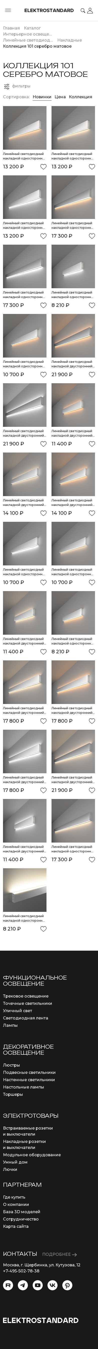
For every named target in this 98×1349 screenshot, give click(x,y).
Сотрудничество (21, 1219)
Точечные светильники (27, 1003)
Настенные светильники (29, 1079)
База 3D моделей (21, 1211)
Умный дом (15, 1162)
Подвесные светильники (29, 1072)
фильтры (21, 86)
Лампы (10, 1025)
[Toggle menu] (8, 11)
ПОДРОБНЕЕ (57, 1254)
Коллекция (80, 96)
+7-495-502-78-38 (21, 1271)
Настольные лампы (23, 1087)
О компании (16, 1204)
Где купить (14, 1197)
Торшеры (13, 1094)
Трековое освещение (25, 996)
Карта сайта (16, 1226)
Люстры (11, 1065)
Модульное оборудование (32, 1154)
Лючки (10, 1169)
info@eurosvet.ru (20, 1277)
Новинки (42, 96)
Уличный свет (17, 1010)
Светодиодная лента (25, 1018)
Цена (61, 96)
